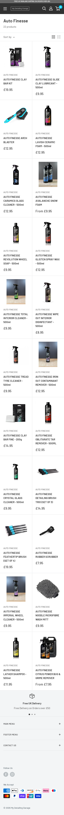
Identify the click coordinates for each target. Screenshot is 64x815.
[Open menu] (5, 8)
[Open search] (44, 8)
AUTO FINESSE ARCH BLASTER (15, 139)
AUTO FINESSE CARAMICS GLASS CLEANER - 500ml (13, 200)
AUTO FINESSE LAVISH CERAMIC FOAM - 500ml (45, 142)
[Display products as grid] (53, 36)
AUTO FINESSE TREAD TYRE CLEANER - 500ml (16, 380)
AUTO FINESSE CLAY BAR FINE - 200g (15, 437)
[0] (58, 8)
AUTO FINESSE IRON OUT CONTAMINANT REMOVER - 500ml (46, 380)
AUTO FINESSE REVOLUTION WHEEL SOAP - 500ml (15, 259)
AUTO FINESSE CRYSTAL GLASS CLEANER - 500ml (13, 498)
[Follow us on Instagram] (12, 774)
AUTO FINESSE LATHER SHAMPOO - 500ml (14, 674)
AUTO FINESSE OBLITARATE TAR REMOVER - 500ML (45, 439)
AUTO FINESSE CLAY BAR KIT (15, 81)
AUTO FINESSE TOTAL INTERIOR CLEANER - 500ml (15, 318)
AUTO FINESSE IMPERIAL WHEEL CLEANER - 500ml (13, 615)
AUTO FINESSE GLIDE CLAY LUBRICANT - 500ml (47, 83)
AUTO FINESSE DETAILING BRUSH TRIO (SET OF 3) (45, 498)
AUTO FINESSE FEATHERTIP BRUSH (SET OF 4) (14, 556)
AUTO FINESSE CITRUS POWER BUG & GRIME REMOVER (47, 674)
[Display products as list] (59, 36)
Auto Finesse (10, 74)
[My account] (51, 8)
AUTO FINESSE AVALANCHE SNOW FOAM (46, 200)
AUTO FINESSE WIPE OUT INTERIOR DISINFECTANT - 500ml (47, 320)
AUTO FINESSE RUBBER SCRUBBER (46, 554)
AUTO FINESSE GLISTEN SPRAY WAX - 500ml (47, 259)
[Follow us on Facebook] (5, 774)
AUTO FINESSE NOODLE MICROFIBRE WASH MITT (47, 615)
